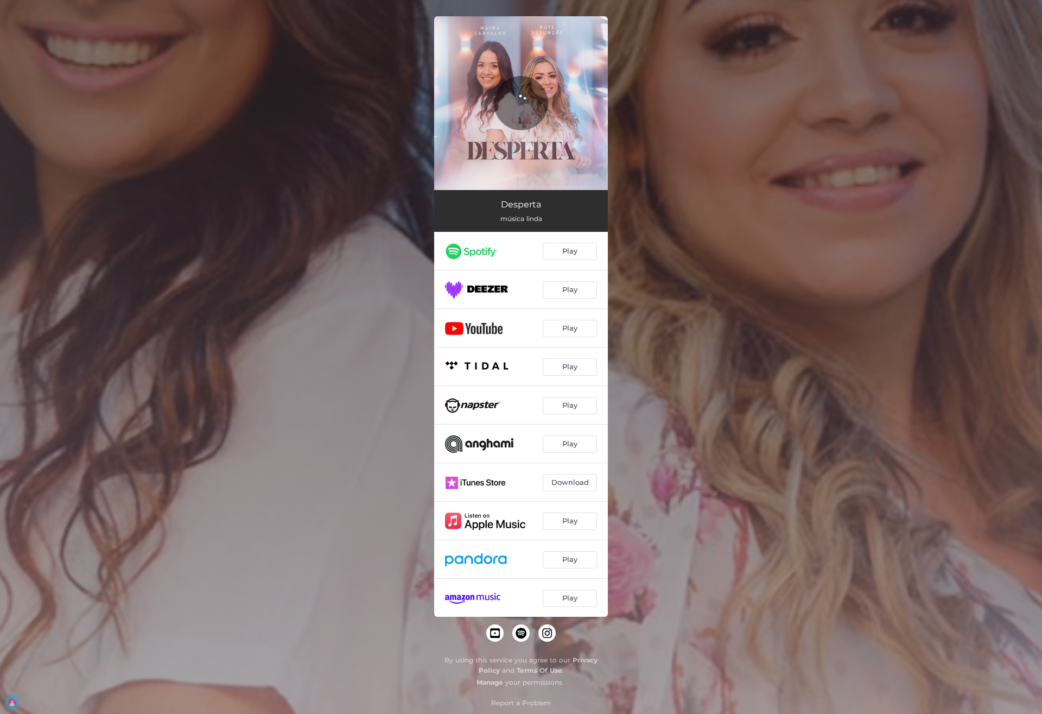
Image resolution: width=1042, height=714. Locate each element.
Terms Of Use (539, 670)
